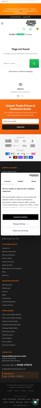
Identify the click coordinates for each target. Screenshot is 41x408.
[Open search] (24, 29)
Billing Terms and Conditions (11, 268)
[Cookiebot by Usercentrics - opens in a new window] (29, 175)
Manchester (12, 399)
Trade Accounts (7, 335)
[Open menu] (2, 23)
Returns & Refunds (8, 255)
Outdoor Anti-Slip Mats (10, 321)
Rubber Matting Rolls (9, 171)
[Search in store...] (34, 63)
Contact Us (6, 248)
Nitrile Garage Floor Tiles (10, 239)
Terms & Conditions (8, 345)
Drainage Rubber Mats (10, 328)
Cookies (23, 391)
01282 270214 (24, 365)
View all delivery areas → (20, 405)
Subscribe (20, 127)
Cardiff (26, 402)
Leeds (28, 399)
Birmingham (21, 399)
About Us (5, 275)
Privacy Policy (7, 258)
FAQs (4, 272)
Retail (4, 295)
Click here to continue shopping (20, 71)
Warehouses (6, 288)
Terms (16, 391)
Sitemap (31, 391)
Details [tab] (20, 181)
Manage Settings (19, 224)
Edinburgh (19, 402)
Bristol (6, 402)
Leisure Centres (7, 305)
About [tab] (33, 181)
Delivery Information (9, 251)
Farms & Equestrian (8, 301)
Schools (4, 291)
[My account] (30, 29)
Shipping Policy (7, 265)
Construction (6, 298)
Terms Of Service (8, 262)
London (4, 399)
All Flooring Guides (8, 331)
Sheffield (12, 402)
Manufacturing (7, 285)
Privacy (9, 391)
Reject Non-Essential (20, 231)
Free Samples (6, 338)
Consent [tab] (7, 181)
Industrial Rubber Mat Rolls (11, 325)
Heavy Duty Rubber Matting (11, 314)
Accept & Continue (20, 217)
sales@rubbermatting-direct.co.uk (14, 369)
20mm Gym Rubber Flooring (11, 318)
